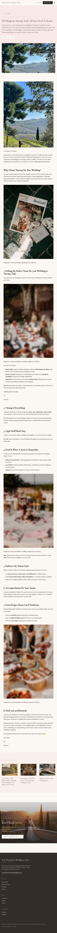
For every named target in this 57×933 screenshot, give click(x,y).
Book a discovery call (12, 836)
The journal (4, 898)
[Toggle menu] (54, 2)
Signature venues (6, 884)
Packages (4, 886)
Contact (3, 903)
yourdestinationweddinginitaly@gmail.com (12, 872)
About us (4, 900)
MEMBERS (39, 2)
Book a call (47, 2)
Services (4, 889)
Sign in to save (9, 37)
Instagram (4, 912)
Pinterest (4, 914)
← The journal (6, 13)
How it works (5, 882)
